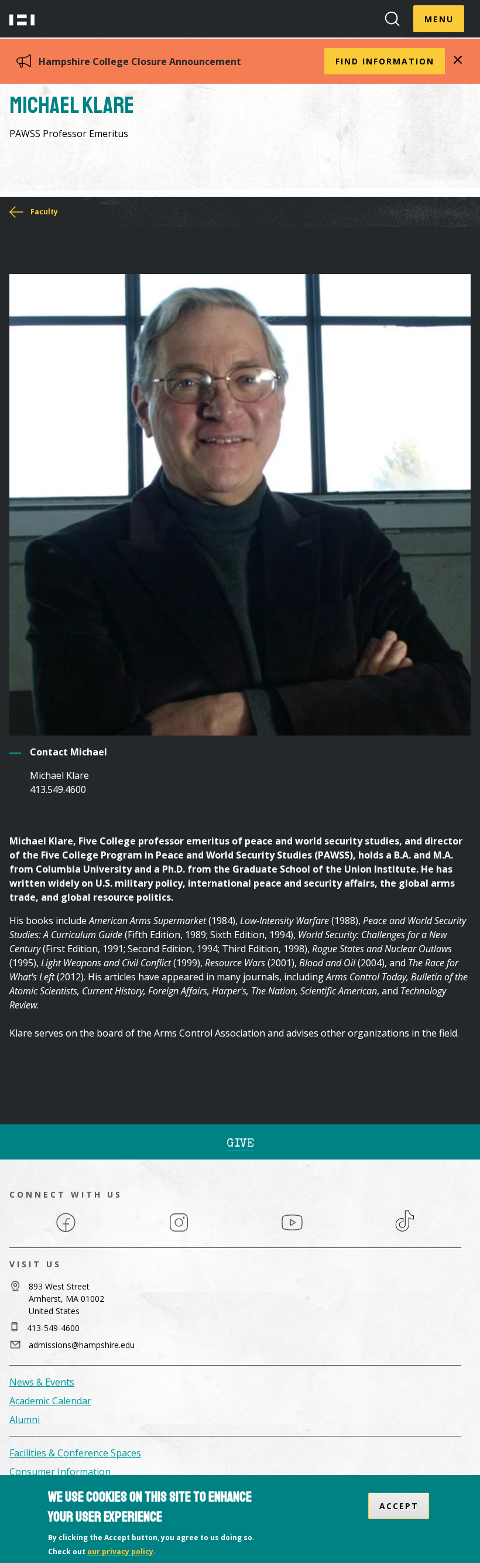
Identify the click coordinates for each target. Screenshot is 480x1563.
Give (240, 1144)
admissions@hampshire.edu (82, 1344)
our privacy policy (120, 1552)
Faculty (44, 212)
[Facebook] (66, 1231)
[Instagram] (179, 1231)
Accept (399, 1505)
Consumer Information (60, 1471)
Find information (384, 61)
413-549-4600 (53, 1327)
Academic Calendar (50, 1400)
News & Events (41, 1382)
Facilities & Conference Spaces (75, 1452)
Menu (439, 19)
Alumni (24, 1419)
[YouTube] (292, 1231)
